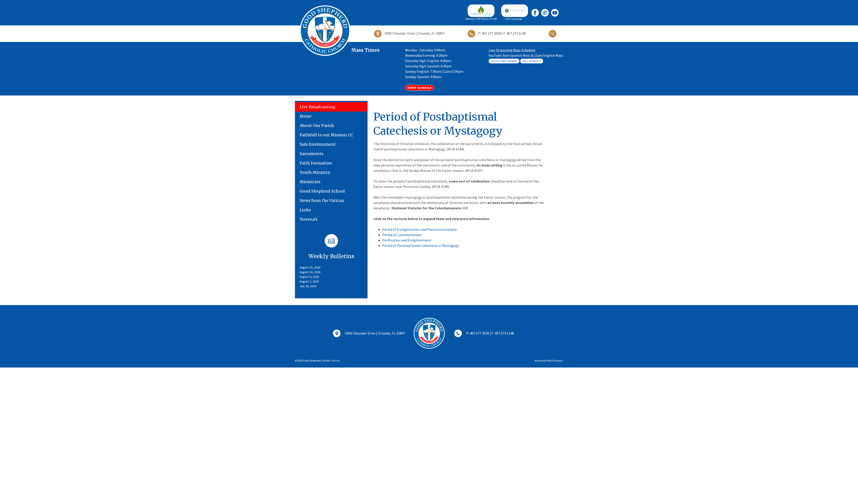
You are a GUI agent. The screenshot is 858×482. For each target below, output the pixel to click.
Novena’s (309, 219)
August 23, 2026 (309, 267)
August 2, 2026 (309, 281)
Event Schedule (419, 88)
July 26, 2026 (307, 286)
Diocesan (557, 360)
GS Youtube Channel (504, 61)
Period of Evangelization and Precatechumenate (419, 229)
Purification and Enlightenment (406, 240)
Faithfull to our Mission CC (326, 134)
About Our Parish (317, 125)
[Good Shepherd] (325, 30)
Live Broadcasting (317, 106)
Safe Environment (318, 144)
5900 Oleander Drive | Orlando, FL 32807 (375, 333)
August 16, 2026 (309, 272)
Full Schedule (531, 61)
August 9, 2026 (309, 277)
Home (305, 116)
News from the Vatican (322, 200)
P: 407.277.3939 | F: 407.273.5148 (490, 333)
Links (305, 209)
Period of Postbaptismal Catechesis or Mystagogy (420, 245)
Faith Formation (316, 163)
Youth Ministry (315, 172)
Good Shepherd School (322, 191)
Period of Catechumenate (402, 235)
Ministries (310, 181)
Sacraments (311, 153)
